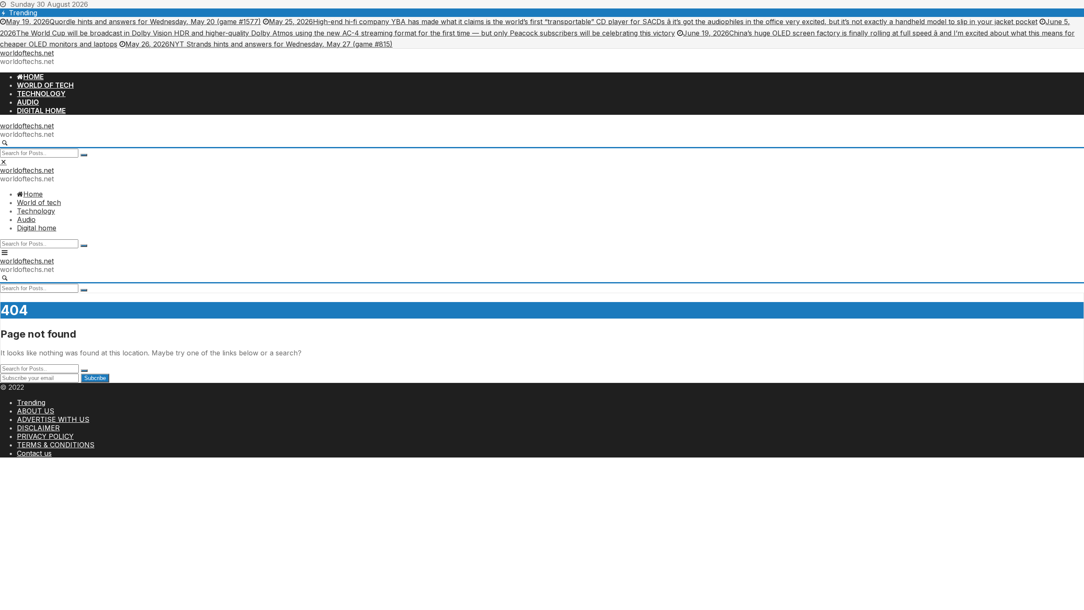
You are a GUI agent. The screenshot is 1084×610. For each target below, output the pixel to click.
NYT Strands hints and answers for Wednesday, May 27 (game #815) (259, 44)
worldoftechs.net (27, 53)
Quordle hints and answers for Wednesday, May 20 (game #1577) (133, 21)
